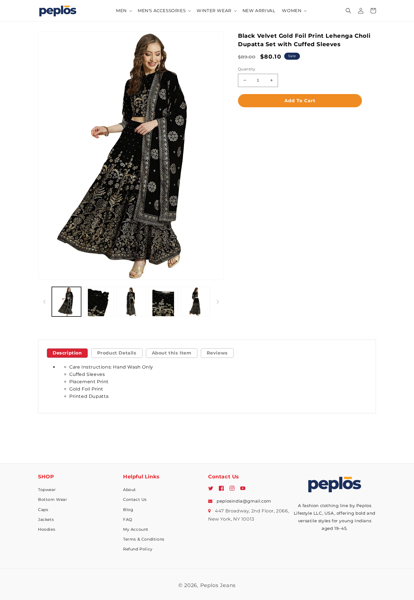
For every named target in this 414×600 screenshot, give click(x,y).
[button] (123, 10)
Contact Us (135, 499)
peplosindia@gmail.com (243, 501)
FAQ (127, 519)
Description (67, 353)
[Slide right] (218, 302)
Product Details (117, 353)
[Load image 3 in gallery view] (131, 301)
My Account (135, 529)
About (129, 489)
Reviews (217, 353)
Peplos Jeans (218, 585)
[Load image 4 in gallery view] (163, 301)
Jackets (46, 519)
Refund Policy (138, 549)
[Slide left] (44, 302)
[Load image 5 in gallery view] (195, 301)
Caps (43, 509)
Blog (128, 509)
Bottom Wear (52, 499)
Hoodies (46, 529)
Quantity (246, 69)
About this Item (172, 353)
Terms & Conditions (143, 539)
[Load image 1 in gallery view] (66, 301)
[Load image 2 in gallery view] (98, 301)
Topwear (47, 489)
